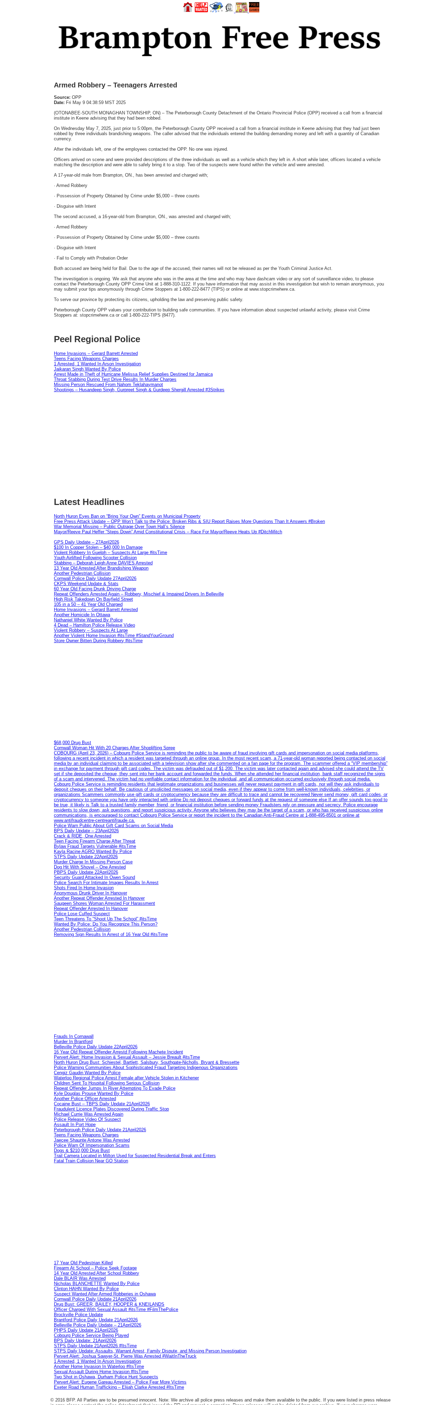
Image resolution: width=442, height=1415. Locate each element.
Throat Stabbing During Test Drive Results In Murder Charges (115, 379)
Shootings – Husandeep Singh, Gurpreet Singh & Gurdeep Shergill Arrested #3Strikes (139, 389)
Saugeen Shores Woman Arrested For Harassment (104, 903)
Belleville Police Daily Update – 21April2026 (97, 1325)
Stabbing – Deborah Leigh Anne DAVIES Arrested (103, 562)
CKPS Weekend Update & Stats (86, 583)
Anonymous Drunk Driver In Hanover (90, 893)
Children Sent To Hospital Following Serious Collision (107, 1083)
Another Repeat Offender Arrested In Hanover (99, 898)
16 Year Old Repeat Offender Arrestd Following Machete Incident (118, 1052)
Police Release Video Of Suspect (87, 1119)
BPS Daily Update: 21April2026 (85, 1340)
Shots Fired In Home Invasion (84, 887)
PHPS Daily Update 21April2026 (86, 1330)
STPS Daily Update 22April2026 (86, 856)
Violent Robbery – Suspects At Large (91, 630)
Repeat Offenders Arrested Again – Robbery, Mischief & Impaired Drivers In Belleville (139, 594)
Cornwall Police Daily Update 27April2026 (95, 578)
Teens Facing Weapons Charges (86, 358)
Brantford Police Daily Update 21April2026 (96, 1319)
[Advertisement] (221, 691)
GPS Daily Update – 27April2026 (86, 542)
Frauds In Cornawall (74, 1036)
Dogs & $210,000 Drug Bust (82, 1150)
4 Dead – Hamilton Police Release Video (94, 625)
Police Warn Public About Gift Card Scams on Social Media (113, 825)
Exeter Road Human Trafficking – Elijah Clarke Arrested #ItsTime (119, 1387)
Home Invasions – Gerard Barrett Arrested (96, 353)
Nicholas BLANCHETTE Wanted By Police (97, 1283)
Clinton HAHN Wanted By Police (86, 1288)
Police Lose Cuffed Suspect (82, 913)
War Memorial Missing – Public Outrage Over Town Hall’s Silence (119, 526)
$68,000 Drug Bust (72, 742)
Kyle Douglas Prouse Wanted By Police (93, 1093)
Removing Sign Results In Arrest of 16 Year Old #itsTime (111, 934)
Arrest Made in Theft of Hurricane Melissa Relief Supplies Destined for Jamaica (133, 374)
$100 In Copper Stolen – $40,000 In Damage (98, 547)
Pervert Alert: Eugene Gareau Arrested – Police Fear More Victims (120, 1382)
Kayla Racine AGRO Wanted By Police (93, 851)
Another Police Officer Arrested (85, 1098)
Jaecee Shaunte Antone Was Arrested (92, 1140)
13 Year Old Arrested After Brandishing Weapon (101, 568)
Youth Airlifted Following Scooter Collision (95, 557)
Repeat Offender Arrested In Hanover (91, 908)
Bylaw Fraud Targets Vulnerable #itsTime (95, 846)
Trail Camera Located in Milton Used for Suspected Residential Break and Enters (135, 1155)
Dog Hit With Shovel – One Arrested (90, 867)
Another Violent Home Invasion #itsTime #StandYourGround (114, 635)
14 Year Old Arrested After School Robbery (96, 1273)
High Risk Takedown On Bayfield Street (93, 599)
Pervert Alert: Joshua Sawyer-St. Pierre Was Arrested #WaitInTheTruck (125, 1356)
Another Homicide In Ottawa (82, 614)
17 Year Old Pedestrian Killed (83, 1262)
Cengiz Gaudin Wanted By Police (87, 1072)
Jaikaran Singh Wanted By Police (87, 369)
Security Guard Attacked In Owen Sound (94, 877)
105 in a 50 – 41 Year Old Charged (88, 604)
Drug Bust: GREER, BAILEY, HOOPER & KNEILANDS (109, 1304)
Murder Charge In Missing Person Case (93, 861)
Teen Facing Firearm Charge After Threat (94, 841)
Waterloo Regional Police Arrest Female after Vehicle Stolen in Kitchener (126, 1077)
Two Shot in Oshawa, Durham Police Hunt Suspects (106, 1376)
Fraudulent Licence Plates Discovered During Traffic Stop (111, 1109)
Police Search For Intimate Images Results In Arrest (106, 882)
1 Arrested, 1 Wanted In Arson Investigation (97, 363)
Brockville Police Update (78, 1314)
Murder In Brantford (73, 1041)
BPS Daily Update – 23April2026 (86, 830)
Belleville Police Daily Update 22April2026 (95, 1046)
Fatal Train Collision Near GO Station (91, 1160)
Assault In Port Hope (75, 1124)
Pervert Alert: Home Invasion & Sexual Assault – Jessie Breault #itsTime (127, 1057)
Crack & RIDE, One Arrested (82, 835)
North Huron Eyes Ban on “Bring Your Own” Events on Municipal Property (127, 516)
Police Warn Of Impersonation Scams (91, 1145)
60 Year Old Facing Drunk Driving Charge (95, 588)
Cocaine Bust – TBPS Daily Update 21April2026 (102, 1103)
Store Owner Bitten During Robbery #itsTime (98, 640)
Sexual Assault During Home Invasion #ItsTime (101, 1371)
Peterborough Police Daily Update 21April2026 (100, 1129)
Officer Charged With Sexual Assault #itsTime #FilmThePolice (116, 1309)
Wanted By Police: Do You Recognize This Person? (105, 924)
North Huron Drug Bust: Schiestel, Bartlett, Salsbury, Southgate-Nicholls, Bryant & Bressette (146, 1062)
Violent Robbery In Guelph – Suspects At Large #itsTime (110, 552)
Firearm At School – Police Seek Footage (95, 1268)
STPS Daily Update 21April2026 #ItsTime (95, 1345)
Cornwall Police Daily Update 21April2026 (95, 1299)
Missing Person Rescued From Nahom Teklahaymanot (108, 384)
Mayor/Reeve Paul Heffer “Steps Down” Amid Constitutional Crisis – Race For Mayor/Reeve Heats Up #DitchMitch (168, 531)
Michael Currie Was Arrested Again (88, 1114)
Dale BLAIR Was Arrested (80, 1278)
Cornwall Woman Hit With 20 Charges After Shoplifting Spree (114, 747)
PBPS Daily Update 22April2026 (86, 872)
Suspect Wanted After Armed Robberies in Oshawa (105, 1293)
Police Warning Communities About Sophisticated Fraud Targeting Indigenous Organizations (146, 1067)
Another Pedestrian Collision (82, 573)
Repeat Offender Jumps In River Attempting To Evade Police (114, 1088)
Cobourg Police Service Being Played (91, 1335)
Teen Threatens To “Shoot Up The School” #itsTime (105, 918)
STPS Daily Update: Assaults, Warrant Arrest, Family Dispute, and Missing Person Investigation (150, 1350)
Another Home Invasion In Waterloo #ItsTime (99, 1366)
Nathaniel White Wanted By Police (88, 619)
